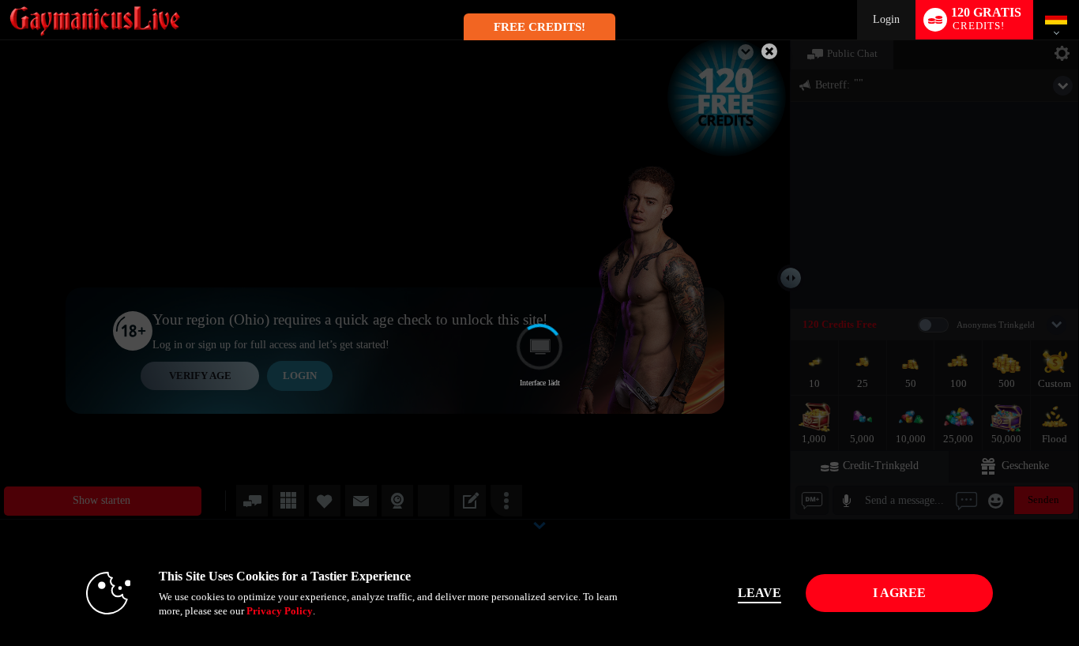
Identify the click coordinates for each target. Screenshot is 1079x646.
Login (886, 19)
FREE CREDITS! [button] (539, 27)
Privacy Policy (279, 611)
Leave (759, 592)
